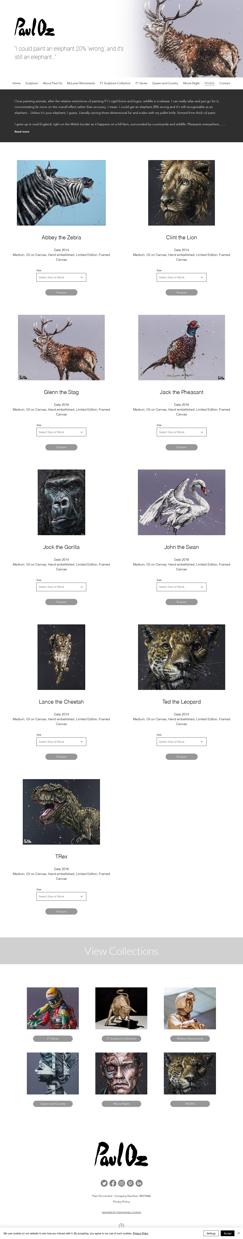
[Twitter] (104, 1183)
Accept (227, 1233)
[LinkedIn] (139, 1183)
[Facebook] (112, 1183)
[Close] (239, 1233)
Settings (211, 1233)
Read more (22, 131)
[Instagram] (121, 1183)
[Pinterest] (130, 1183)
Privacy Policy (121, 1201)
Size (38, 270)
